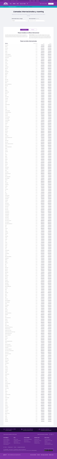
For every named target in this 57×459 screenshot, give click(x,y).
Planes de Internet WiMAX (28, 439)
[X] (53, 434)
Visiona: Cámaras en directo (49, 444)
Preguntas (30, 6)
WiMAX (14, 3)
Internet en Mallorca (6, 439)
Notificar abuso (51, 454)
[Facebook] (49, 434)
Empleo (17, 0)
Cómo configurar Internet (24, 6)
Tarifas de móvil (5, 6)
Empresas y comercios (6, 0)
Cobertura (18, 6)
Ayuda (30, 0)
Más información (34, 450)
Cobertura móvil (36, 441)
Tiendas (34, 0)
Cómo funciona (16, 441)
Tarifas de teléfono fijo (27, 441)
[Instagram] (51, 434)
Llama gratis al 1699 (45, 0)
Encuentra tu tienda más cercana (28, 430)
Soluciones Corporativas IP (16, 454)
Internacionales (24, 29)
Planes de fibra (16, 439)
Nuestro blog (13, 0)
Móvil (18, 3)
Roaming (32, 29)
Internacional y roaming (12, 6)
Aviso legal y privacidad (44, 454)
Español (51, 0)
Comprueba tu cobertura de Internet (46, 430)
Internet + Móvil (23, 3)
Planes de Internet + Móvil (48, 440)
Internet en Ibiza (5, 441)
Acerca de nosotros (33, 454)
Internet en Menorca (6, 440)
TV (27, 3)
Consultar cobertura (44, 3)
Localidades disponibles (17, 440)
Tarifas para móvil (36, 439)
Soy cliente (51, 3)
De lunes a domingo (11, 430)
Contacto (37, 0)
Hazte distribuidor (6, 444)
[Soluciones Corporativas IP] (5, 454)
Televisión (46, 441)
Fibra (11, 3)
